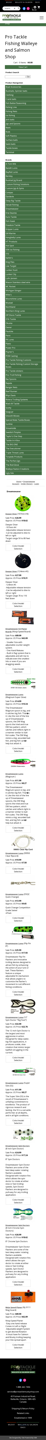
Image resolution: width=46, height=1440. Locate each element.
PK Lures (10, 339)
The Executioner (13, 448)
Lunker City (11, 274)
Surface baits (12, 140)
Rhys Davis (11, 395)
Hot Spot (10, 245)
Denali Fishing (12, 204)
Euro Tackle (11, 217)
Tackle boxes (12, 148)
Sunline (9, 424)
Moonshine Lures (14, 298)
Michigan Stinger (13, 290)
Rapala (9, 383)
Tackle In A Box (13, 440)
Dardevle (10, 196)
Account (15, 484)
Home (18, 481)
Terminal (10, 152)
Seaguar (9, 411)
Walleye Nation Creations (17, 469)
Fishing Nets (11, 111)
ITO (7, 253)
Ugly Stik (10, 473)
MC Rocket (10, 286)
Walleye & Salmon (24, 2)
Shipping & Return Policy (23, 1408)
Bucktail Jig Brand (14, 180)
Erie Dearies (11, 213)
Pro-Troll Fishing (13, 375)
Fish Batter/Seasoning (16, 103)
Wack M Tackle (12, 403)
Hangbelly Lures (13, 237)
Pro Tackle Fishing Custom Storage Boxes (22, 365)
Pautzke (9, 331)
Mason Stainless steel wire (18, 282)
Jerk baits (10, 119)
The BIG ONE (12, 444)
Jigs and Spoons (13, 123)
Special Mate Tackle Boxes (18, 420)
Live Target (11, 266)
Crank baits (11, 99)
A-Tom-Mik (11, 164)
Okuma (9, 323)
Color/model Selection (18, 547)
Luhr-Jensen (11, 278)
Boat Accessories (13, 87)
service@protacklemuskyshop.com (23, 1391)
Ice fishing (10, 115)
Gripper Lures (12, 229)
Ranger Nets (11, 387)
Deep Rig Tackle (13, 200)
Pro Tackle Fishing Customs (18, 360)
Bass (37, 2)
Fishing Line (11, 107)
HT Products (11, 241)
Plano (8, 343)
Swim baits (10, 144)
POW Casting (12, 356)
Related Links (23, 1413)
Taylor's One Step (14, 436)
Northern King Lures (15, 311)
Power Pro (10, 347)
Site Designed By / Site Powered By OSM (23, 1438)
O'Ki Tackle (11, 319)
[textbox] (15, 76)
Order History (27, 484)
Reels (8, 127)
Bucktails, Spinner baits (16, 91)
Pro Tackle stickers (14, 371)
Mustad (9, 302)
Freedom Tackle (13, 225)
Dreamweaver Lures (14, 694)
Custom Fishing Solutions (17, 184)
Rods (8, 131)
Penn (8, 335)
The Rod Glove (12, 465)
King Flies (10, 262)
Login (36, 484)
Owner (9, 327)
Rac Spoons (11, 379)
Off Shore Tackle (13, 315)
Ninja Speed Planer (14, 1307)
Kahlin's (9, 258)
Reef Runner (11, 391)
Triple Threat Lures (15, 452)
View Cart (23, 67)
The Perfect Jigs (13, 461)
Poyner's (10, 351)
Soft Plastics (11, 135)
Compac (9, 192)
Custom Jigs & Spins (15, 188)
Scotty (8, 407)
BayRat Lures (12, 172)
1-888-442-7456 (23, 1387)
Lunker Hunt (11, 270)
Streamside (11, 428)
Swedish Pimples (13, 432)
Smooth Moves (13, 415)
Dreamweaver (12, 208)
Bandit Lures (11, 168)
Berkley (9, 176)
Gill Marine (11, 233)
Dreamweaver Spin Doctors (18, 1146)
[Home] (11, 17)
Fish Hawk (10, 221)
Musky (9, 2)
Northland (10, 307)
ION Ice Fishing (13, 249)
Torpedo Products (14, 456)
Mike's (9, 294)
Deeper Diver (11, 514)
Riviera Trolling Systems (17, 399)
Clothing (9, 95)
